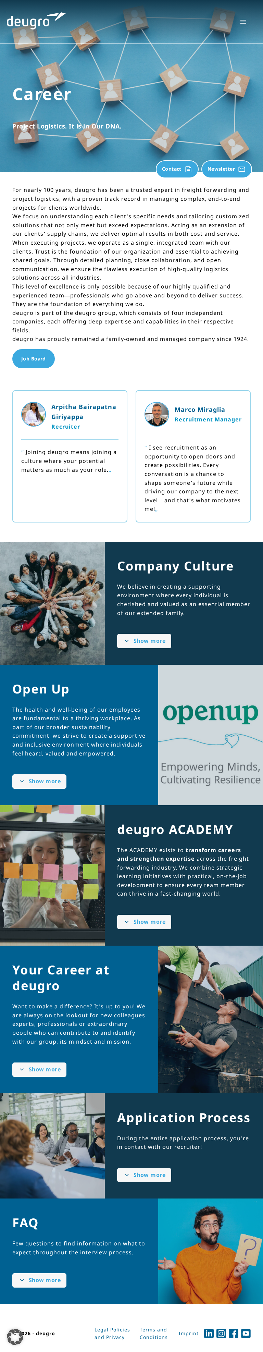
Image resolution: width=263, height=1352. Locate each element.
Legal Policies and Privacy (112, 1333)
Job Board (33, 358)
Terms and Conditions (154, 1333)
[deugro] (36, 20)
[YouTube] (246, 1333)
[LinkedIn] (209, 1333)
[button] (15, 1337)
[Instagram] (221, 1333)
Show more (150, 640)
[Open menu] (243, 21)
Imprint (189, 1333)
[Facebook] (233, 1333)
